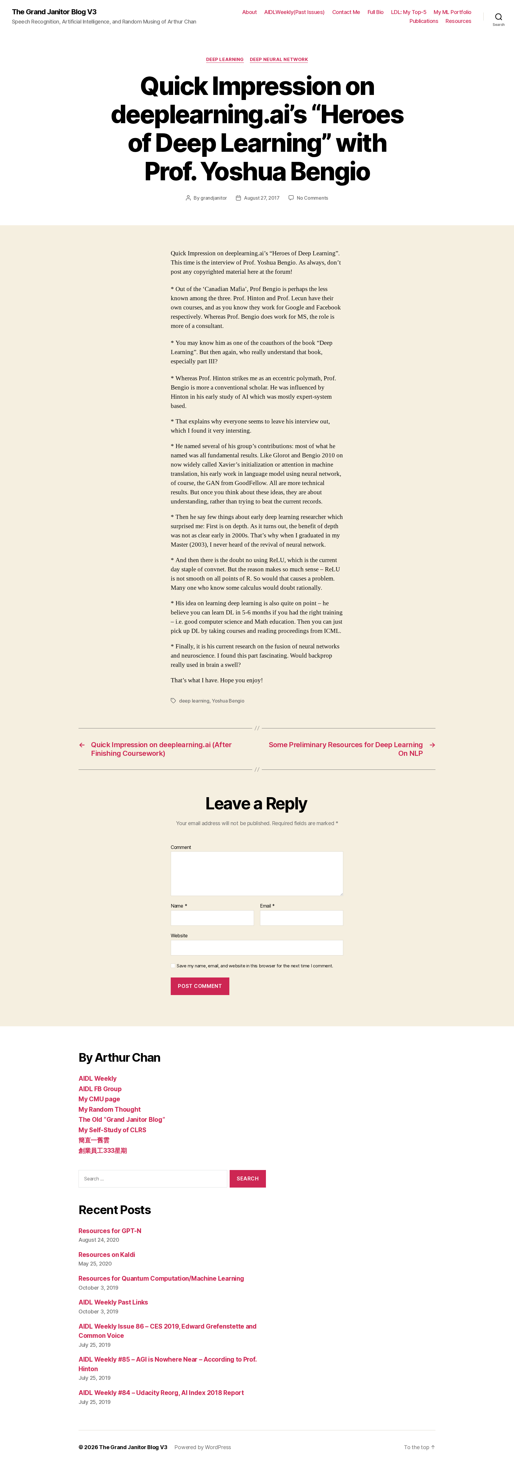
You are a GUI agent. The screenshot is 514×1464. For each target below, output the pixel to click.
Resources (458, 21)
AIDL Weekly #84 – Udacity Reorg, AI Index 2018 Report (161, 1392)
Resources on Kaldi (107, 1254)
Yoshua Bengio (228, 701)
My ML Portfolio (452, 12)
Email (267, 906)
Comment (181, 847)
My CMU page (99, 1099)
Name (179, 906)
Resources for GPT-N (110, 1231)
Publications (424, 21)
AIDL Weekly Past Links (113, 1302)
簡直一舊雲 (94, 1140)
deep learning (225, 59)
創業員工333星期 (103, 1150)
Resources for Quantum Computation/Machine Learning (161, 1278)
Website (179, 935)
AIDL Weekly (98, 1078)
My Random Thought (109, 1109)
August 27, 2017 (262, 198)
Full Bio (376, 12)
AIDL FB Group (100, 1089)
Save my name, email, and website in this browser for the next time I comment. (255, 966)
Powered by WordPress (202, 1447)
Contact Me (346, 12)
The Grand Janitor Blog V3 (54, 11)
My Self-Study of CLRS (112, 1130)
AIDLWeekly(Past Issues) (294, 12)
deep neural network (279, 59)
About (249, 12)
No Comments (312, 198)
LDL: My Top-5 (409, 12)
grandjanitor (213, 198)
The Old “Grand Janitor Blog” (122, 1119)
